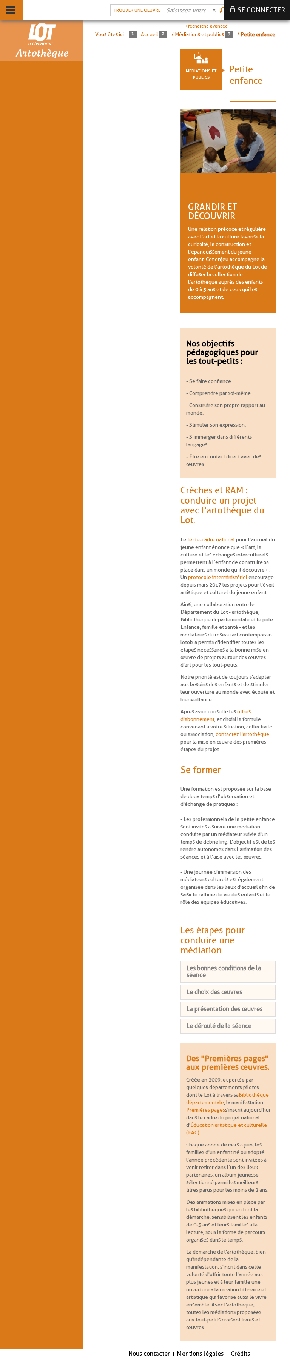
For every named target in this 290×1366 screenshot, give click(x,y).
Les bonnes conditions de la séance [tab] (224, 972)
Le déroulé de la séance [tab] (219, 1025)
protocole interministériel (217, 577)
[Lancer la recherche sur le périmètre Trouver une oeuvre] (223, 10)
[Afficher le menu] (11, 10)
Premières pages (205, 1110)
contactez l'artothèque (242, 734)
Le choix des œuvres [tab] (214, 992)
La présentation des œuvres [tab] (224, 1009)
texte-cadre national (211, 539)
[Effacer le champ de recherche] (214, 10)
